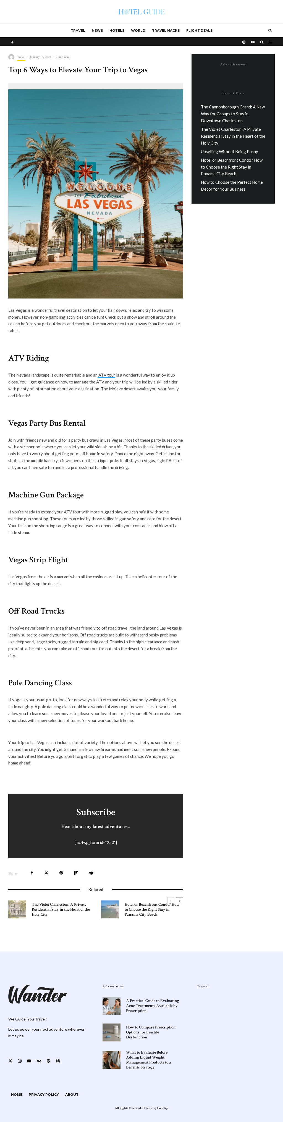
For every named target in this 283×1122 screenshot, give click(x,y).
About (71, 1094)
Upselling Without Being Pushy (229, 151)
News (97, 30)
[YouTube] (252, 42)
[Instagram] (244, 42)
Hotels (116, 30)
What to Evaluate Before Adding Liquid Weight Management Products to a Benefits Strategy (148, 1060)
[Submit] (91, 873)
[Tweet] (46, 873)
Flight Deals (199, 30)
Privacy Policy (44, 1094)
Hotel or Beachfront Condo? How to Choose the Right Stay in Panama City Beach (152, 909)
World (138, 30)
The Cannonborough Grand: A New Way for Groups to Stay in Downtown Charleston (233, 113)
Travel (78, 30)
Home (16, 1094)
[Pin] (61, 873)
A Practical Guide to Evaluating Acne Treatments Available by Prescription (152, 1005)
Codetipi (162, 1108)
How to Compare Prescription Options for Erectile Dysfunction (151, 1032)
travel (59, 310)
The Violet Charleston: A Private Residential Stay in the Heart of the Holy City (61, 909)
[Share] (32, 873)
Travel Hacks (166, 30)
